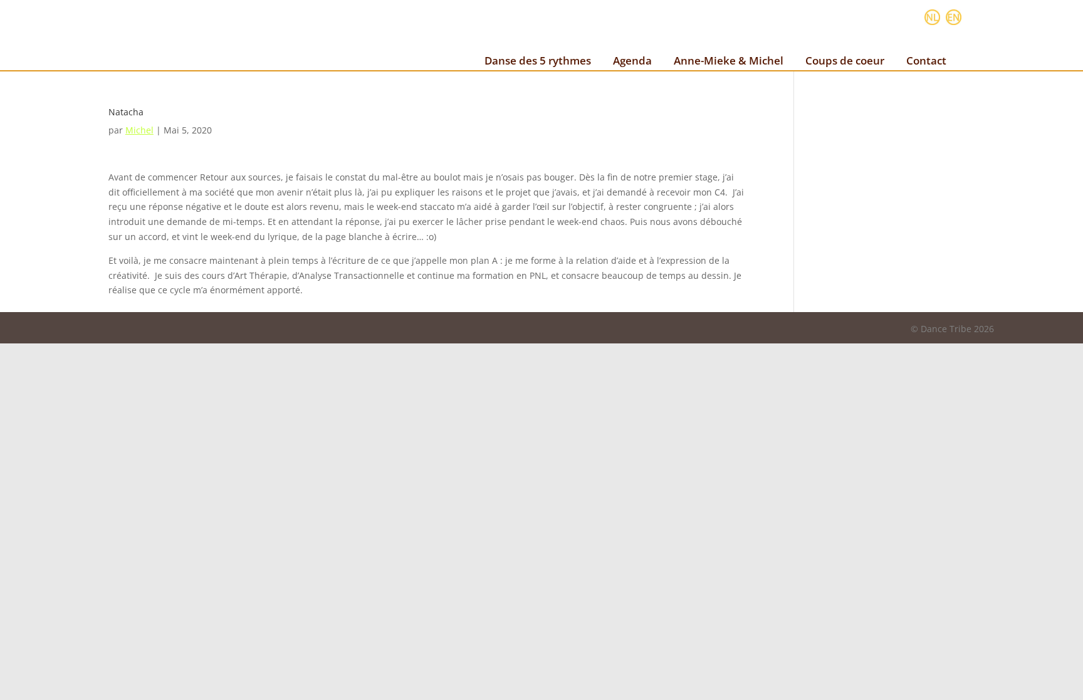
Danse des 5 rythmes (537, 60)
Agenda (632, 60)
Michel (139, 130)
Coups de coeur (844, 60)
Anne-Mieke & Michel (728, 60)
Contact (926, 60)
